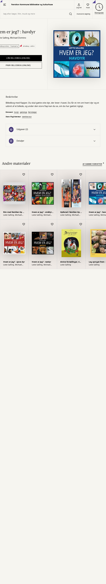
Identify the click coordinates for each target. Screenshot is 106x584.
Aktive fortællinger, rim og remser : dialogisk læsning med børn (70, 262)
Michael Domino (18, 37)
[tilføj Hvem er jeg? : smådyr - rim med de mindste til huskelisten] (52, 174)
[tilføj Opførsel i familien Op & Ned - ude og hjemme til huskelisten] (80, 174)
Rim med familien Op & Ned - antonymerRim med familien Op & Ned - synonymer (13, 212)
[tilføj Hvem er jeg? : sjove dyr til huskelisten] (23, 224)
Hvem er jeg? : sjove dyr (14, 262)
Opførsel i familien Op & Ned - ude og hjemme (71, 212)
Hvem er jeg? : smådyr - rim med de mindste (42, 212)
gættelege (23, 112)
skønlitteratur (27, 117)
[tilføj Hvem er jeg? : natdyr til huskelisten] (52, 224)
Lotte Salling (65, 265)
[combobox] (37, 13)
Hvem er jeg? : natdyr (41, 262)
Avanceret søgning (83, 14)
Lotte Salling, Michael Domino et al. (12, 215)
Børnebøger (32, 112)
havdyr (16, 112)
